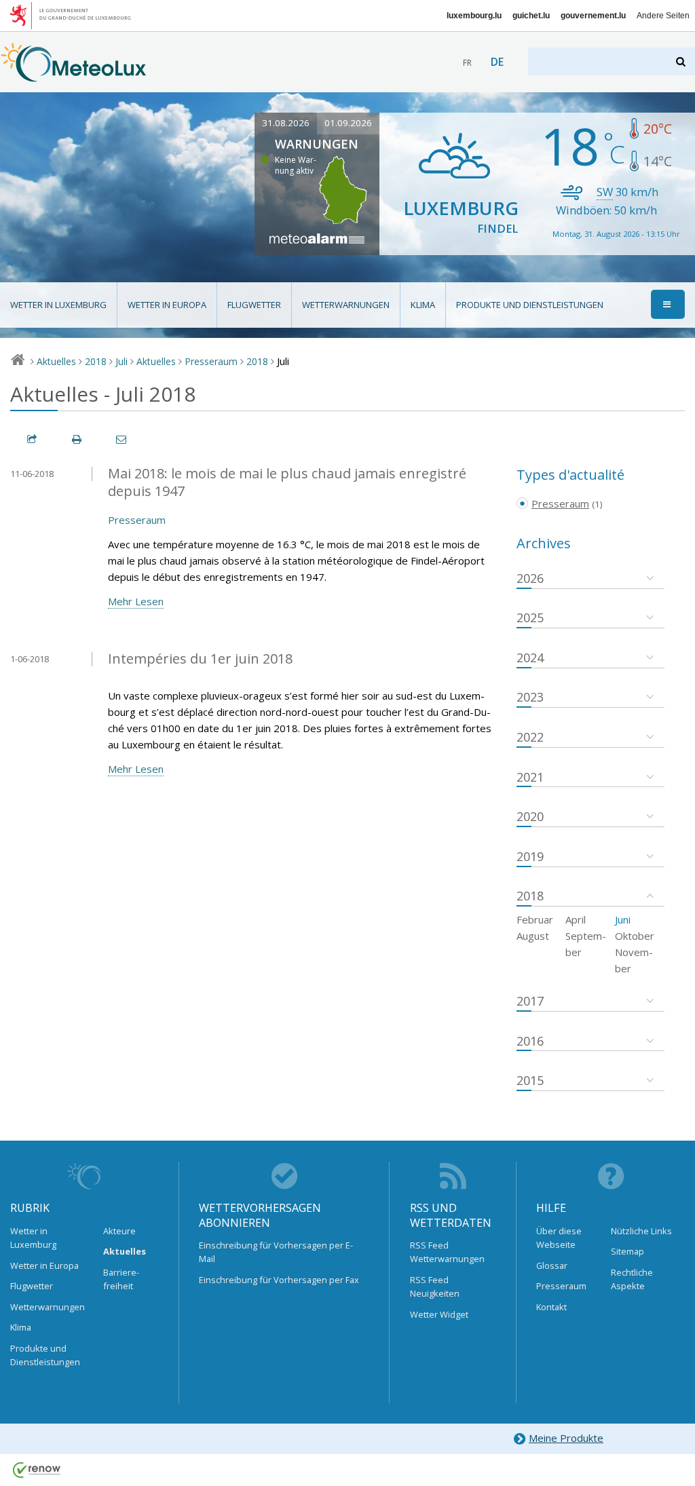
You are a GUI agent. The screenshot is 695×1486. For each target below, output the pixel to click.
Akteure (119, 1231)
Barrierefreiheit (121, 1279)
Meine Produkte (566, 1438)
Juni (623, 919)
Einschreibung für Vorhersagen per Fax (279, 1280)
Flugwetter (254, 305)
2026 (530, 578)
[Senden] (122, 439)
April (575, 919)
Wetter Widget (439, 1314)
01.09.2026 (348, 123)
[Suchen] (682, 61)
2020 (530, 816)
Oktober (634, 935)
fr (467, 63)
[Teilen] (32, 439)
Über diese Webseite (559, 1238)
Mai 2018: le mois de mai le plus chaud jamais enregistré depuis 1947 (287, 482)
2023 (530, 697)
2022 (530, 737)
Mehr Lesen (136, 601)
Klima (423, 305)
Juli (121, 361)
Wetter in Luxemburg (58, 305)
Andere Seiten (663, 15)
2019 (530, 856)
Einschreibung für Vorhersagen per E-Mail (276, 1252)
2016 (530, 1041)
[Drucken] (77, 439)
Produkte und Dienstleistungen (529, 305)
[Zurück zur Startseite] (73, 75)
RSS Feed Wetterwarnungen (447, 1252)
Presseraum (211, 361)
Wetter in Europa (167, 305)
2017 (530, 1001)
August (532, 935)
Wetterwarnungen (346, 305)
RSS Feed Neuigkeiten (434, 1286)
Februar (534, 919)
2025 (530, 617)
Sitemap (627, 1251)
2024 (530, 657)
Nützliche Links (641, 1231)
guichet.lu (531, 15)
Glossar (551, 1265)
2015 (530, 1080)
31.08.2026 (285, 123)
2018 (96, 361)
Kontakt (551, 1307)
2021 (530, 777)
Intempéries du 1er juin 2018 (200, 658)
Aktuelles (56, 361)
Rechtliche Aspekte (632, 1279)
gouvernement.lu (593, 15)
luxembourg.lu (474, 15)
